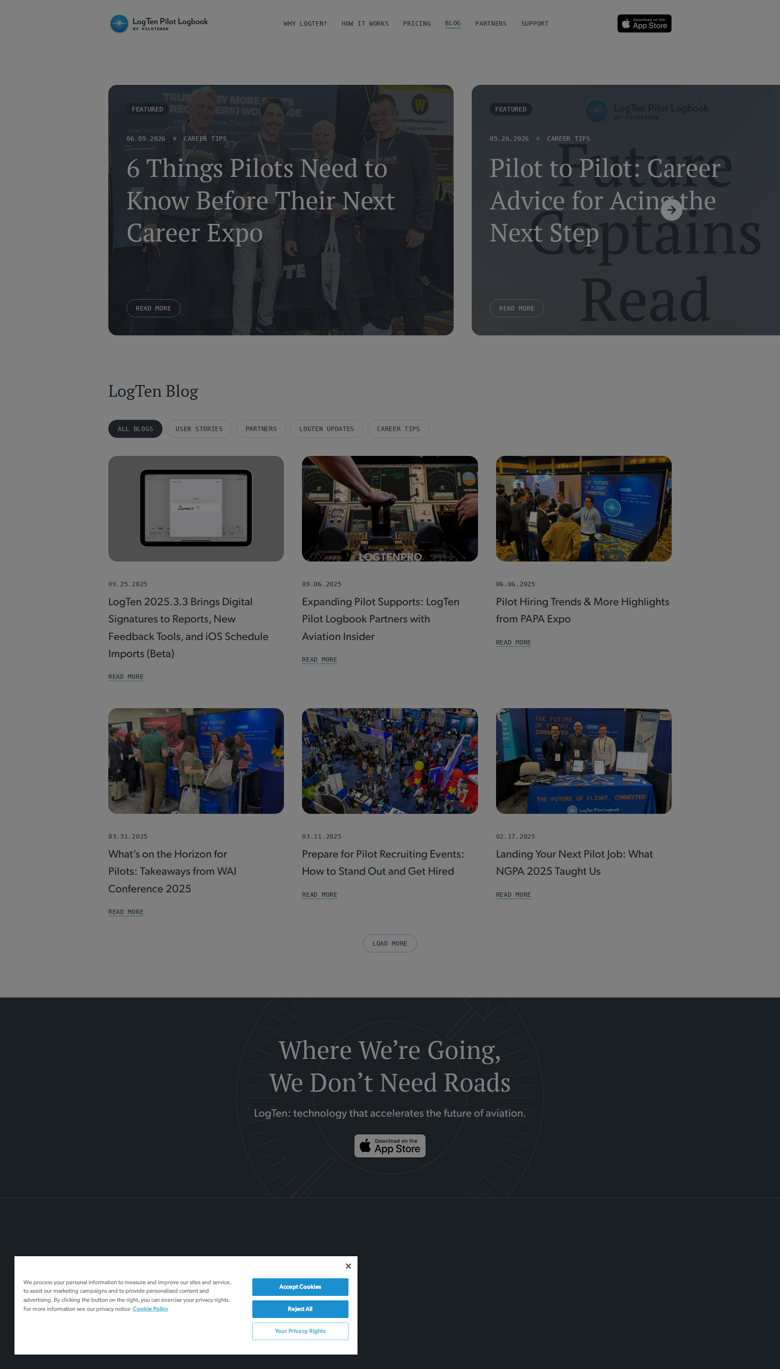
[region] (186, 1305)
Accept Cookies (300, 1287)
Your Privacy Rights (300, 1331)
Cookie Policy (150, 1309)
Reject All (300, 1309)
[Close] (348, 1266)
